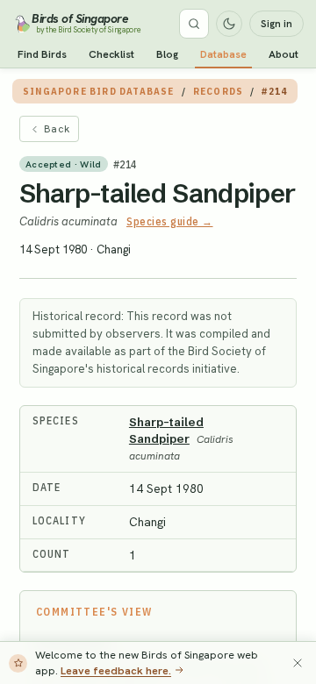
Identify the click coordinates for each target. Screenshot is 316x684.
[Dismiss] (297, 663)
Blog (167, 54)
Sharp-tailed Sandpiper (157, 193)
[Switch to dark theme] (229, 24)
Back (56, 129)
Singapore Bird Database (99, 91)
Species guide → (169, 221)
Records (218, 91)
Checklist (111, 54)
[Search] (194, 24)
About (283, 54)
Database (223, 54)
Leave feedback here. (116, 670)
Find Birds (42, 54)
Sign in (276, 24)
